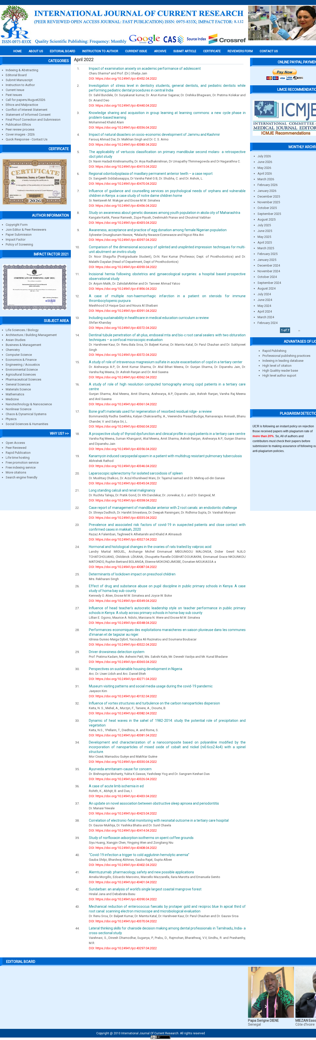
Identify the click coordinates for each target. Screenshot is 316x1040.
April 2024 (264, 311)
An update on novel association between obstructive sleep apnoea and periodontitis (154, 803)
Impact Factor (15, 239)
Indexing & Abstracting (22, 70)
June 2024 (264, 300)
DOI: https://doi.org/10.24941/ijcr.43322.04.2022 (123, 644)
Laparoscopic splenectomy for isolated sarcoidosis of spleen (136, 473)
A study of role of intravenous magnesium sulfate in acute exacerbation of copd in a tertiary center (165, 362)
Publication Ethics (18, 124)
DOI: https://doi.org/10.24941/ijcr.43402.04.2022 (123, 865)
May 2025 (264, 237)
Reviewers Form (240, 51)
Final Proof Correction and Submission (33, 119)
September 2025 (269, 214)
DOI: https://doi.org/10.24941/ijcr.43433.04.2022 (123, 796)
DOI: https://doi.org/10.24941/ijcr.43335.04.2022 (123, 518)
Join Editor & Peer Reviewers (26, 229)
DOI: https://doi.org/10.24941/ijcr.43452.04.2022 (123, 78)
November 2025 (268, 202)
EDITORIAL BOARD (62, 51)
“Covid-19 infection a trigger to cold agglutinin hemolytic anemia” (139, 855)
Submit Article (184, 51)
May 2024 (264, 306)
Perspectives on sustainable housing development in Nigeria (135, 669)
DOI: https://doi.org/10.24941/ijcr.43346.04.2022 (123, 466)
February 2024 (267, 323)
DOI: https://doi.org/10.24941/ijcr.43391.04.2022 (123, 311)
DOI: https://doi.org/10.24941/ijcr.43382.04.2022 (123, 713)
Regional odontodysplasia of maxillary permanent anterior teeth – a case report (151, 174)
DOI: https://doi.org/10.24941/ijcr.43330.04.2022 (123, 762)
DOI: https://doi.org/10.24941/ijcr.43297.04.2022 (123, 948)
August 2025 (266, 219)
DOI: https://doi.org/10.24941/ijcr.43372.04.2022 (123, 328)
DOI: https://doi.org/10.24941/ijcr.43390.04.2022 (123, 899)
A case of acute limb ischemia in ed (116, 786)
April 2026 (264, 173)
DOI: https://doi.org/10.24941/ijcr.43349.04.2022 (123, 601)
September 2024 (269, 283)
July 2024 (264, 294)
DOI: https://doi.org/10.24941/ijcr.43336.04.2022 (123, 127)
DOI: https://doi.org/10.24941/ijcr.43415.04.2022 (123, 166)
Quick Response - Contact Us (26, 139)
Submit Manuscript (19, 80)
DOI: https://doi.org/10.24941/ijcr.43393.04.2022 (123, 267)
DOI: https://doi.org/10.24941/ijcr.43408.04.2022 (123, 848)
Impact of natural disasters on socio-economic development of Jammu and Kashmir (154, 134)
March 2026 (265, 179)
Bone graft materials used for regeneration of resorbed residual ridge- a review (150, 411)
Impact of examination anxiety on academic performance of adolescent (145, 68)
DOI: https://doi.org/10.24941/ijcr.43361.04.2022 (123, 404)
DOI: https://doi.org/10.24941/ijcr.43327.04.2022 (123, 539)
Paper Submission (19, 234)
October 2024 (267, 277)
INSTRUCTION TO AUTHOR (100, 51)
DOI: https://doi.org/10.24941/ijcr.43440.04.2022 (123, 105)
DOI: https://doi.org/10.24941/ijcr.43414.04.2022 (123, 830)
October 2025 (267, 208)
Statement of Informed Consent (28, 114)
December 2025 (268, 196)
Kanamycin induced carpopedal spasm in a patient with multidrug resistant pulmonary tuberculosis (165, 456)
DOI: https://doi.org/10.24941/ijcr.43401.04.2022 (123, 882)
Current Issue (136, 51)
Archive (160, 51)
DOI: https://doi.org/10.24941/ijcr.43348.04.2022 (123, 623)
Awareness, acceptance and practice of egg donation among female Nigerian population (158, 230)
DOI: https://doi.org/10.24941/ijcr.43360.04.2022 (123, 426)
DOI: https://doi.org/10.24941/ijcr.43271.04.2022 (123, 679)
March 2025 (265, 248)
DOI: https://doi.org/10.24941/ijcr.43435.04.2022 (123, 223)
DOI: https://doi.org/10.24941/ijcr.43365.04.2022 (123, 662)
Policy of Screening (19, 244)
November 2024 (268, 271)
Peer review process (20, 129)
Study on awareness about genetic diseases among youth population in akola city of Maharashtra (164, 213)
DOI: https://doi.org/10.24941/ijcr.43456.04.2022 (123, 205)
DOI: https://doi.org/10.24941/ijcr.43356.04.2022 (123, 449)
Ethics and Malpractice (22, 105)
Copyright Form (17, 224)
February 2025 (267, 254)
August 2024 (266, 288)
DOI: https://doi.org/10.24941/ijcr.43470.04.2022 (123, 183)
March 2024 (265, 317)
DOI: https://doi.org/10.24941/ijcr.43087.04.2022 (123, 567)
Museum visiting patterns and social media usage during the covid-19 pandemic (151, 686)
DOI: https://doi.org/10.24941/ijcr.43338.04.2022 (123, 500)
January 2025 (266, 260)
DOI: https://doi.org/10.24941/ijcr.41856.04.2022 (123, 289)
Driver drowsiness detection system (116, 652)
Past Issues (14, 95)
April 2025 (264, 242)
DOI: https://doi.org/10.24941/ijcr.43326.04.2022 (123, 779)
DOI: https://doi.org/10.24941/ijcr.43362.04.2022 (123, 377)
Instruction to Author (20, 85)
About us (36, 51)
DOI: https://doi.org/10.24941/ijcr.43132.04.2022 (123, 696)
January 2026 (266, 191)
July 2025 (264, 225)
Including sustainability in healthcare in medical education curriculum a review (149, 318)
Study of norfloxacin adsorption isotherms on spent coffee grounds (141, 838)
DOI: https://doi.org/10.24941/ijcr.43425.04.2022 (123, 813)
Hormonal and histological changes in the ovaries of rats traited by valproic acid (150, 547)
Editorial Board (16, 75)
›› (299, 330)
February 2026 (267, 185)
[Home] (123, 43)
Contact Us (269, 51)
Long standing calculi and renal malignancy (122, 490)
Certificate (212, 51)
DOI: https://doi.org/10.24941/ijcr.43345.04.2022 (123, 483)
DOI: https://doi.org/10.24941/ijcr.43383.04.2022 (123, 144)
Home (17, 51)
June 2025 (264, 231)
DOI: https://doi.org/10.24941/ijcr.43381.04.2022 (123, 735)
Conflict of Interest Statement (26, 110)
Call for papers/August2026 (25, 100)
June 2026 (264, 162)
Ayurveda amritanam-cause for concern (120, 769)
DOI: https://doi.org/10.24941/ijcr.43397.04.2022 (123, 240)
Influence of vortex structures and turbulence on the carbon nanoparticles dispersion (154, 703)
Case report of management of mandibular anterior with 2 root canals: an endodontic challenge (163, 508)
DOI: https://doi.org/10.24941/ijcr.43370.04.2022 (123, 921)
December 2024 (268, 265)
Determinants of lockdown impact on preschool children (132, 574)
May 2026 (264, 168)
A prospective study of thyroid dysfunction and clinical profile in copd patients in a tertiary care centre (167, 434)
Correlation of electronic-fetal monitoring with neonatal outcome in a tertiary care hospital (159, 820)
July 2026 (264, 156)
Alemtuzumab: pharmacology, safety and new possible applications (141, 872)
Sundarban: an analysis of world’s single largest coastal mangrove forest (145, 889)
